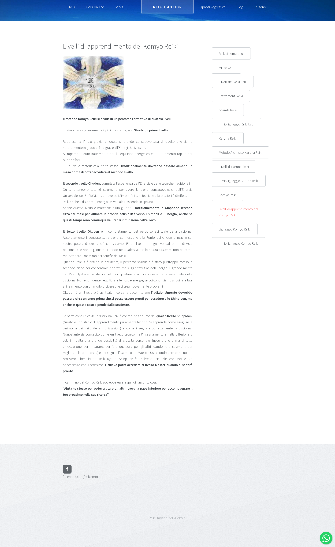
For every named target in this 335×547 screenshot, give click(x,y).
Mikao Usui (226, 67)
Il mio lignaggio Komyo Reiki (238, 243)
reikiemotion (82, 476)
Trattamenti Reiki (231, 96)
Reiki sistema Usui (231, 53)
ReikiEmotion (167, 7)
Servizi (119, 7)
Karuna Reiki (227, 138)
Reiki (72, 7)
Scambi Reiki (228, 110)
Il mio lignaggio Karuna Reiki (238, 180)
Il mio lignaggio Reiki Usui (236, 124)
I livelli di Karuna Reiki (234, 166)
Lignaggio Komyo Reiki (234, 229)
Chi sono (260, 7)
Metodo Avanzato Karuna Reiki (240, 152)
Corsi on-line (95, 7)
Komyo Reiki (227, 195)
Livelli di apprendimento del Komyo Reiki (238, 212)
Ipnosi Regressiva (213, 7)
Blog (239, 7)
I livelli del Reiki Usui (233, 82)
